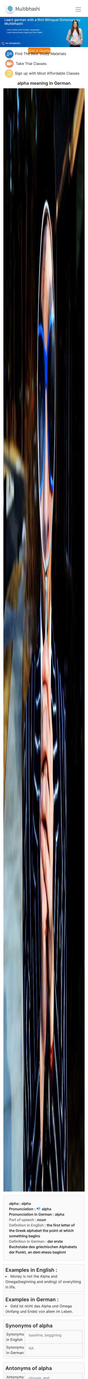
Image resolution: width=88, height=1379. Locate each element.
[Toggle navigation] (78, 9)
